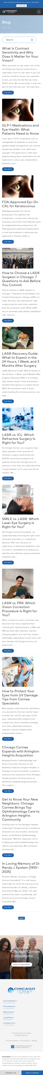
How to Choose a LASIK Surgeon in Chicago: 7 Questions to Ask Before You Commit (21, 278)
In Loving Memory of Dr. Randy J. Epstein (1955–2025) (21, 867)
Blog (10, 28)
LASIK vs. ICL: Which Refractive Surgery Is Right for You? (18, 438)
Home (4, 28)
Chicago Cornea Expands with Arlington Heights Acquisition (20, 751)
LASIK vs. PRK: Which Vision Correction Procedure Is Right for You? (19, 608)
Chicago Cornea (25, 952)
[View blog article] (17, 110)
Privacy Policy (25, 1041)
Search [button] (9, 39)
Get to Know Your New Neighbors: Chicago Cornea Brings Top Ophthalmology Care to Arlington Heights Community (21, 809)
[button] (39, 12)
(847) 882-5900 (31, 1065)
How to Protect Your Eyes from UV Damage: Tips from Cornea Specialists (20, 696)
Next (21, 918)
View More (8, 92)
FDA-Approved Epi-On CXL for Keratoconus (20, 203)
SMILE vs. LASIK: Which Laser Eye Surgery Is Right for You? (20, 522)
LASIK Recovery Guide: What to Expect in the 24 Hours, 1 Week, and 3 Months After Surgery (20, 359)
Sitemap (34, 1041)
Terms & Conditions (12, 1041)
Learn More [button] (21, 6)
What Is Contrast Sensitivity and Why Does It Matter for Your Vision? (20, 54)
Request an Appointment (21, 964)
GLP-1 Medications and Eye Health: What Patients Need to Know (20, 129)
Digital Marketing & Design (23, 1046)
